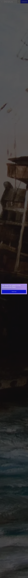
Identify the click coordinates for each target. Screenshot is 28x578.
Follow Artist (14, 291)
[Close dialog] (25, 285)
